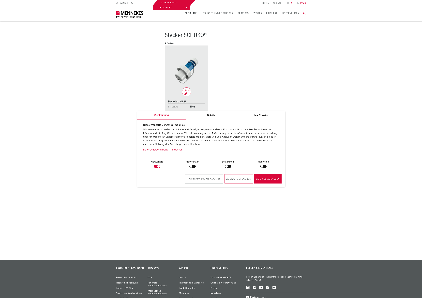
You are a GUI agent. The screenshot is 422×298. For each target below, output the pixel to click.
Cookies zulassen (268, 179)
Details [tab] (211, 115)
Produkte (191, 13)
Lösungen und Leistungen (217, 13)
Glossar (183, 277)
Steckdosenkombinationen (129, 293)
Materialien (184, 293)
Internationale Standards (191, 283)
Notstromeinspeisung (127, 283)
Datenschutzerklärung (155, 150)
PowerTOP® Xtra (124, 288)
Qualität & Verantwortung (223, 283)
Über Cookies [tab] (260, 115)
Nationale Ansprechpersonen (157, 284)
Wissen (258, 13)
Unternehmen (290, 13)
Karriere (272, 13)
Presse (265, 3)
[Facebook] (254, 287)
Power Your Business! (127, 277)
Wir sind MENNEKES (221, 277)
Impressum (177, 150)
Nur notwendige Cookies (204, 179)
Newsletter (216, 293)
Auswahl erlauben (238, 179)
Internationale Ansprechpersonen (157, 292)
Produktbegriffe (187, 288)
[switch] (192, 166)
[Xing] (267, 287)
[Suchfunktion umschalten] (304, 13)
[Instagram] (247, 287)
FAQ (150, 277)
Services (243, 13)
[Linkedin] (261, 287)
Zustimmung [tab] (161, 115)
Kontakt (277, 3)
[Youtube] (274, 287)
